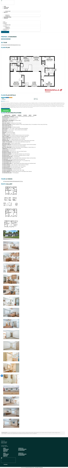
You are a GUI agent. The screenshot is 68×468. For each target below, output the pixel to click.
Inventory (6, 8)
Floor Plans (6, 7)
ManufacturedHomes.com (29, 467)
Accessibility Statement (39, 467)
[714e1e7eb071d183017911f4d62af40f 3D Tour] (11, 45)
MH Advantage (21, 450)
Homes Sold (7, 11)
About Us (5, 12)
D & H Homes (5, 439)
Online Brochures (7, 17)
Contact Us (20, 448)
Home (5, 6)
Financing (6, 18)
